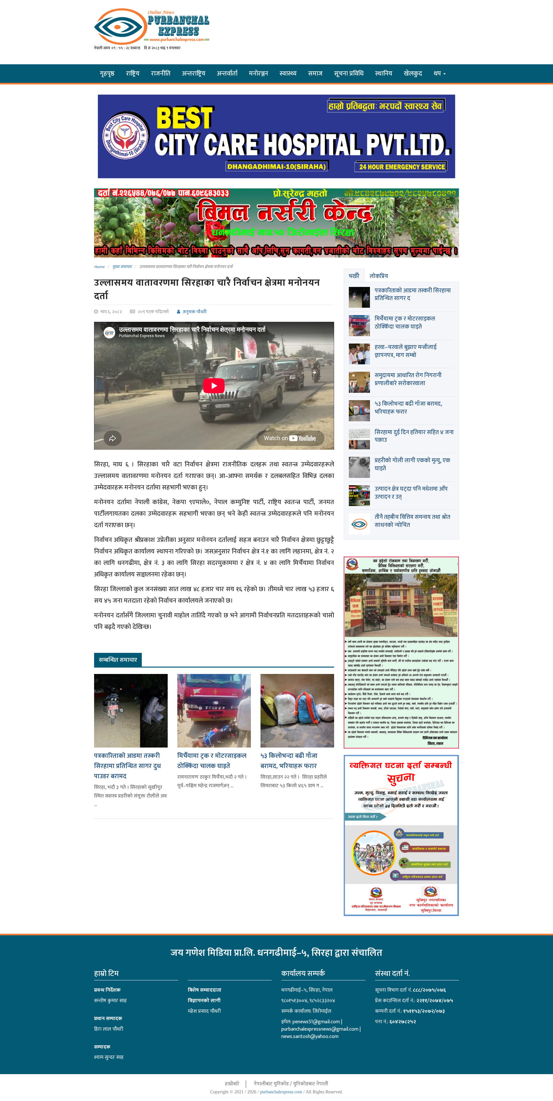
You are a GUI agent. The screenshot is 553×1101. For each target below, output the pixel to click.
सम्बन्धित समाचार (118, 660)
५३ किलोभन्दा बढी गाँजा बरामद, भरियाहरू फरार (288, 761)
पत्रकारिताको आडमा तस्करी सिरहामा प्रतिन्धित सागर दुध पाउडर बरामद (127, 766)
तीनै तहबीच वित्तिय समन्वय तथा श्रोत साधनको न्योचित (412, 521)
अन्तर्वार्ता (227, 73)
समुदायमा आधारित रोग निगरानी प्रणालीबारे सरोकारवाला (408, 379)
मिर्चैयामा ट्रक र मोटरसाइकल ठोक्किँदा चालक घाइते (211, 761)
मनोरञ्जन (258, 73)
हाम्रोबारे (232, 1084)
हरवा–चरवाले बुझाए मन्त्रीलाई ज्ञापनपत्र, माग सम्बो (406, 351)
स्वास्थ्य (288, 73)
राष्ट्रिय (133, 73)
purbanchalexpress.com (281, 1091)
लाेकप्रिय (379, 276)
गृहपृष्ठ (107, 73)
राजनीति (161, 73)
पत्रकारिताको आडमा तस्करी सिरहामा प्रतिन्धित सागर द (413, 295)
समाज (315, 73)
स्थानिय (383, 73)
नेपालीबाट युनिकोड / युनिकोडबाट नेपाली (291, 1084)
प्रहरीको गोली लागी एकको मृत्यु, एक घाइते (412, 464)
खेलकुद (413, 73)
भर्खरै (354, 276)
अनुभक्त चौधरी (194, 311)
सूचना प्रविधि (349, 73)
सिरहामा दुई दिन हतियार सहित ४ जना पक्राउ (414, 436)
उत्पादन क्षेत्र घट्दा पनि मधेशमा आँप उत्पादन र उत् (411, 493)
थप (438, 73)
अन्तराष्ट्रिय (193, 73)
